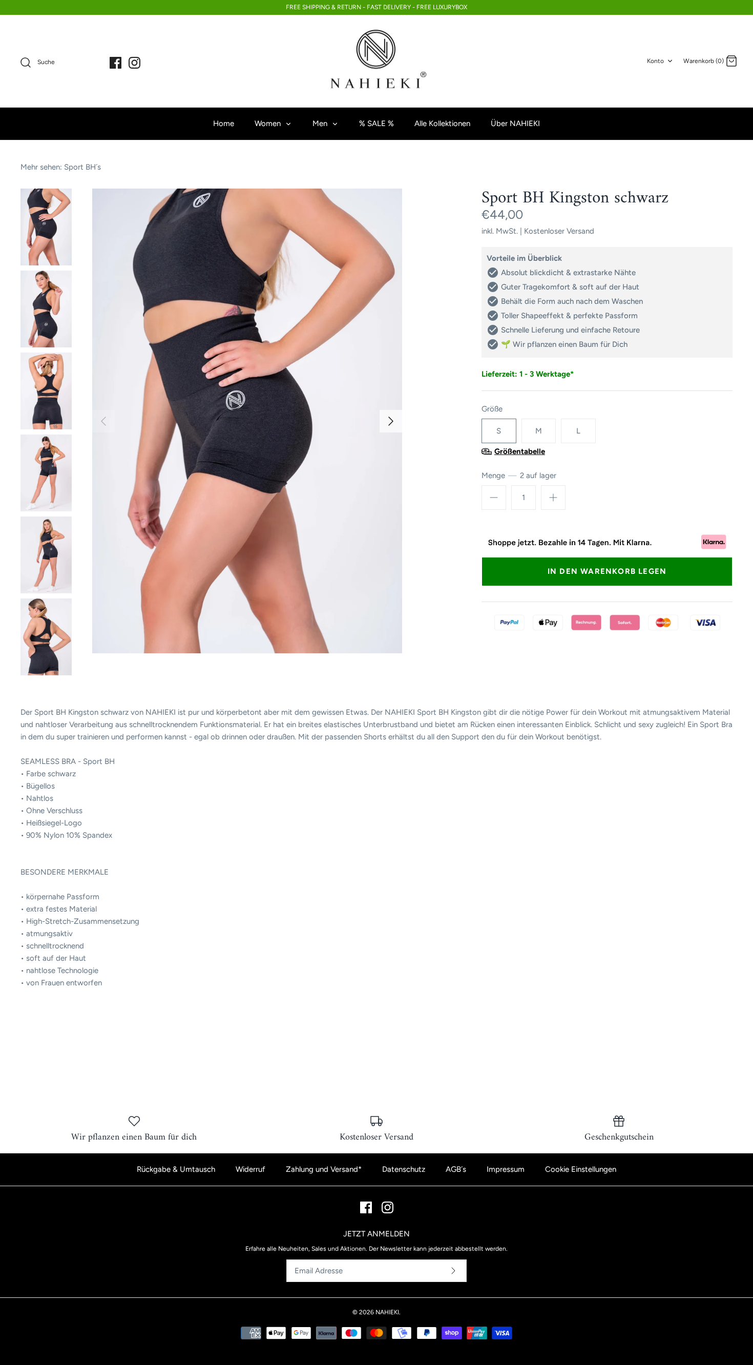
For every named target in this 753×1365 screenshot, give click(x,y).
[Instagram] (134, 63)
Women (269, 123)
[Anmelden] (453, 1270)
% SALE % (376, 123)
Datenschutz (403, 1169)
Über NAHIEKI (515, 123)
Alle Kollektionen (442, 123)
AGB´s (456, 1169)
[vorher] (103, 421)
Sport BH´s (82, 167)
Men (320, 123)
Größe (492, 408)
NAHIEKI (387, 1312)
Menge (519, 475)
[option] (247, 421)
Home (223, 123)
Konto (655, 61)
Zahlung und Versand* (324, 1169)
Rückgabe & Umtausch (176, 1169)
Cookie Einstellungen (580, 1169)
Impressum (506, 1169)
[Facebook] (115, 63)
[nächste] (391, 421)
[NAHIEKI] (376, 61)
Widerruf (250, 1169)
